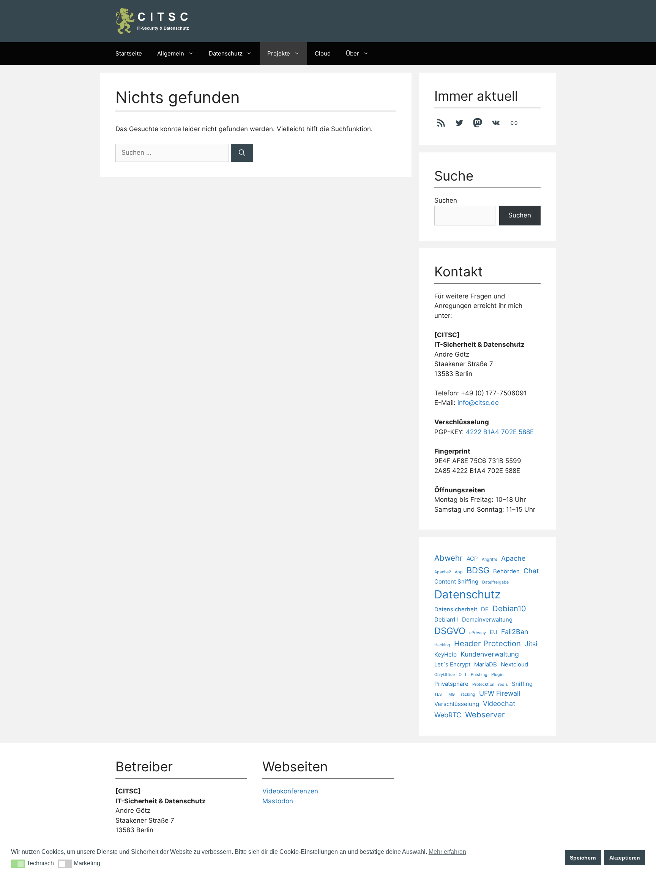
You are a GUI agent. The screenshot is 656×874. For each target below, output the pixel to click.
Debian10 (509, 608)
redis (503, 684)
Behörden (506, 571)
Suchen (445, 200)
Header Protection (487, 643)
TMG (450, 694)
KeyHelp (445, 654)
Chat (531, 571)
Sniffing (522, 683)
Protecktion (483, 684)
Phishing (479, 674)
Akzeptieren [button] (624, 858)
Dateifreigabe (495, 582)
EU (493, 632)
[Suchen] (242, 153)
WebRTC (447, 715)
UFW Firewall (499, 693)
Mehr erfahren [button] (447, 852)
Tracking (467, 694)
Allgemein (170, 53)
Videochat (499, 703)
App (459, 571)
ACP (472, 558)
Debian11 (446, 619)
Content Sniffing (456, 581)
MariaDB (485, 664)
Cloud (323, 53)
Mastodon (277, 801)
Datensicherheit (455, 609)
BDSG (478, 570)
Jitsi (531, 644)
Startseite (128, 53)
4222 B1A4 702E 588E (500, 432)
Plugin (497, 674)
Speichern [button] (583, 858)
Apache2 (442, 571)
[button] (18, 864)
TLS (438, 694)
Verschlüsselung (456, 703)
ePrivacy (477, 632)
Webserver (485, 714)
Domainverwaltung (487, 619)
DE (485, 609)
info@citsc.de (478, 402)
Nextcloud (514, 664)
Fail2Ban (514, 632)
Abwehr (448, 558)
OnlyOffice (444, 674)
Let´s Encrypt (452, 664)
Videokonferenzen (290, 791)
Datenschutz (226, 53)
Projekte (278, 53)
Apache (513, 558)
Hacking (442, 644)
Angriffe (489, 559)
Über (352, 53)
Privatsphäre (451, 683)
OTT (463, 674)
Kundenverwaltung (489, 654)
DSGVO (449, 630)
